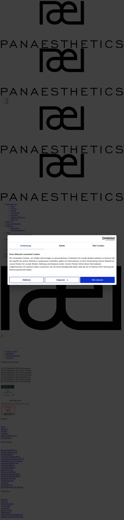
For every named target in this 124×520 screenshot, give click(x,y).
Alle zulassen (97, 280)
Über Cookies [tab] (98, 246)
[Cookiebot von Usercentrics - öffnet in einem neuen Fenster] (104, 239)
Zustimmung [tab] (25, 246)
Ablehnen (27, 280)
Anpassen (60, 280)
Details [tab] (62, 246)
